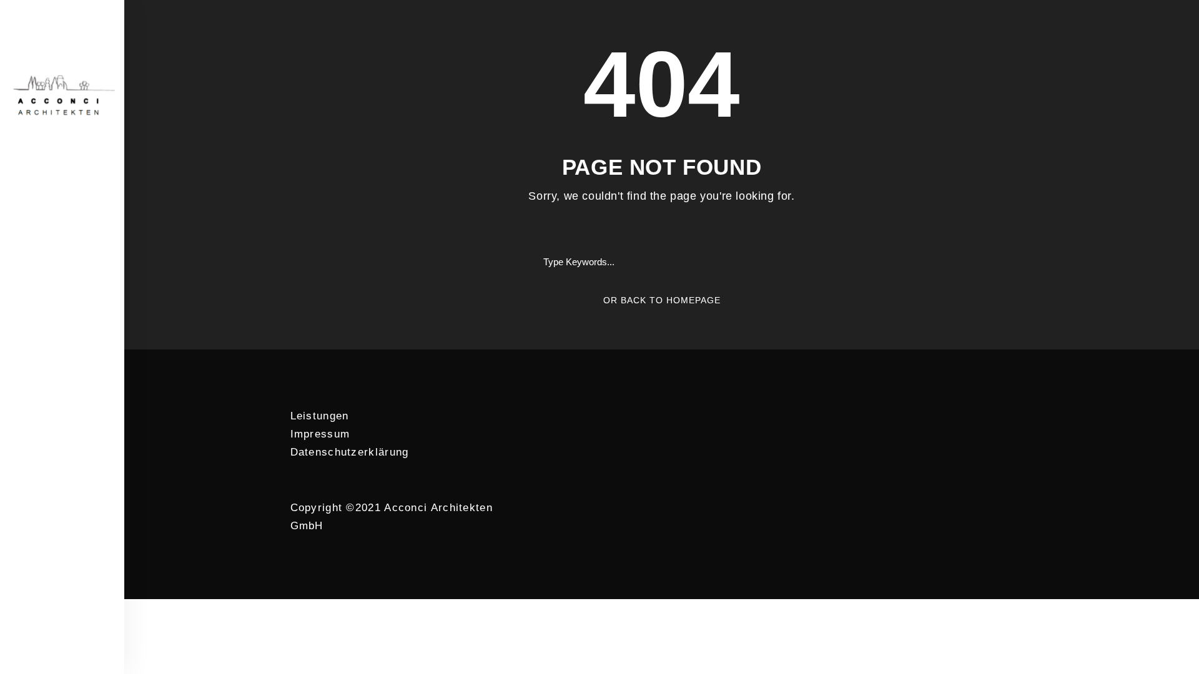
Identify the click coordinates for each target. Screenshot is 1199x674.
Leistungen (319, 416)
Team (61, 227)
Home (61, 193)
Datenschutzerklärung (349, 452)
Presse (61, 325)
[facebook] (49, 397)
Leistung (61, 260)
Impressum (320, 434)
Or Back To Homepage (662, 300)
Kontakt (61, 358)
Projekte (61, 292)
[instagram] (74, 397)
